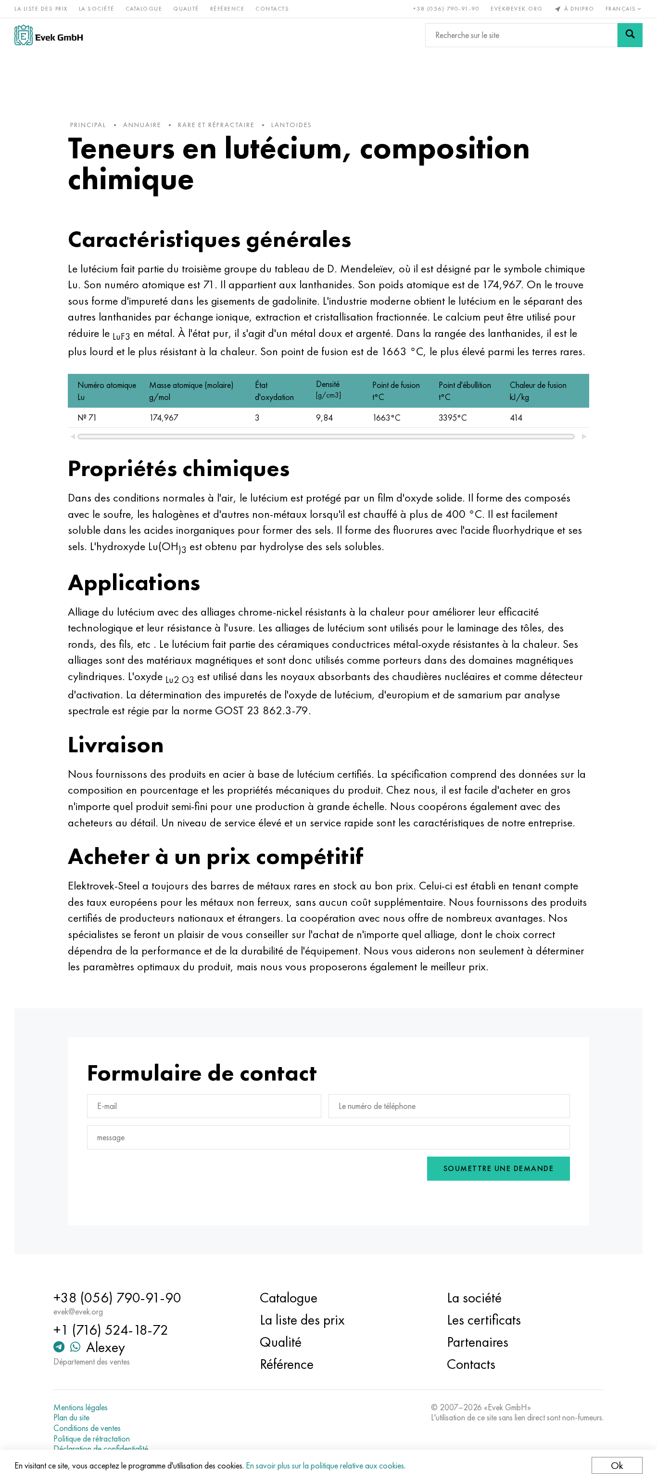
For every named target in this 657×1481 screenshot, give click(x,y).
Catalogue (144, 9)
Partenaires (477, 1342)
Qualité (186, 9)
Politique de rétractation (91, 1438)
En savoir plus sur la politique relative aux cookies (325, 1465)
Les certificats (484, 1319)
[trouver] (630, 35)
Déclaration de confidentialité (100, 1448)
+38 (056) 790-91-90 (446, 9)
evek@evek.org (517, 9)
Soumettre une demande (498, 1168)
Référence (227, 9)
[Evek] (48, 35)
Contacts (272, 9)
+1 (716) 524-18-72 (110, 1330)
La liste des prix (41, 9)
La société (96, 9)
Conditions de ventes (87, 1428)
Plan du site (71, 1417)
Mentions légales (80, 1407)
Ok (617, 1465)
